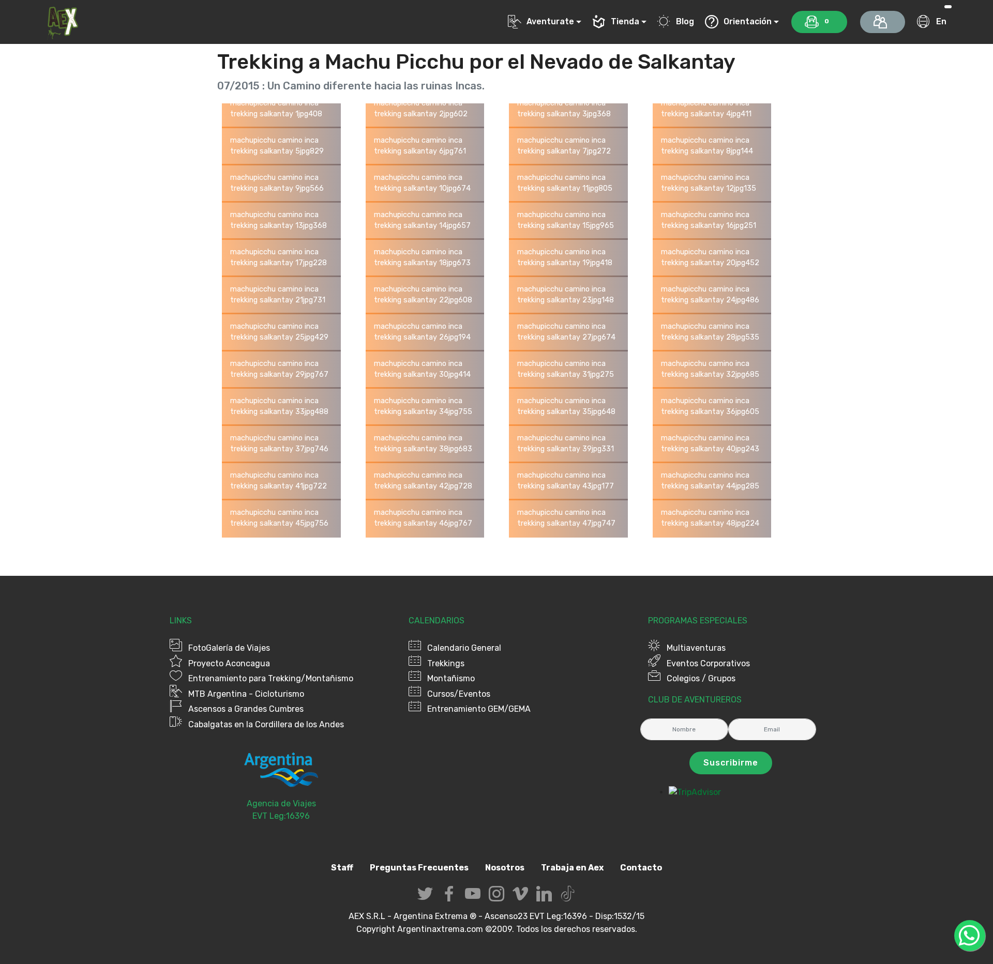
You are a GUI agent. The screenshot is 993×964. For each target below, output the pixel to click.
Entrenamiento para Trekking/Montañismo (270, 678)
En (941, 21)
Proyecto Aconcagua (229, 663)
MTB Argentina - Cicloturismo (246, 694)
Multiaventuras (696, 648)
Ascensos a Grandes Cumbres (246, 709)
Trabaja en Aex (572, 868)
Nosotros (504, 868)
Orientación (748, 21)
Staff (342, 868)
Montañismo (451, 678)
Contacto (641, 868)
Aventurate (550, 21)
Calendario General (464, 648)
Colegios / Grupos (701, 678)
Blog (685, 21)
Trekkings (445, 663)
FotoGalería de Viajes (229, 648)
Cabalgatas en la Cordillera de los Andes (266, 724)
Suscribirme (730, 763)
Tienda (625, 21)
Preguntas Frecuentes (419, 868)
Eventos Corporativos (708, 663)
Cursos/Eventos (458, 694)
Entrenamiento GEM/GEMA (479, 709)
